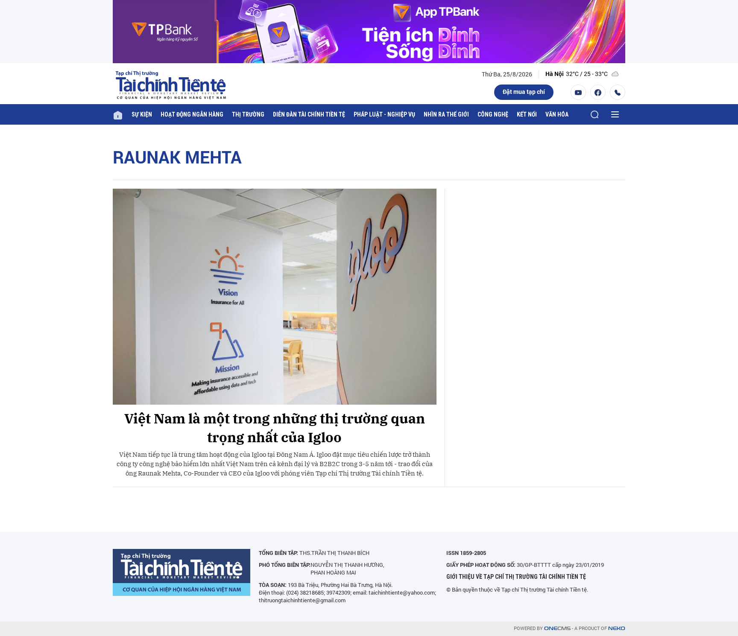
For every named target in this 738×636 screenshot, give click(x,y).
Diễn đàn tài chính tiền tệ (309, 114)
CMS (557, 628)
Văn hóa (556, 114)
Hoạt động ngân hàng (192, 114)
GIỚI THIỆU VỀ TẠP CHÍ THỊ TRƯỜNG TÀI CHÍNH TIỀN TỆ (516, 576)
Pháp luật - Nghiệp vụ (384, 114)
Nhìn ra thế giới (446, 114)
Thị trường (248, 114)
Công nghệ (492, 114)
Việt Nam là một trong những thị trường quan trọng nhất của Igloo (274, 427)
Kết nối (527, 114)
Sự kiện (142, 114)
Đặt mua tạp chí (524, 92)
